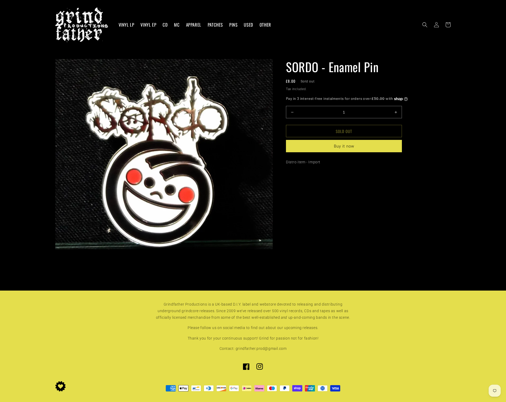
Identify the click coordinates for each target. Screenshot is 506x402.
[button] (425, 25)
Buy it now (344, 146)
